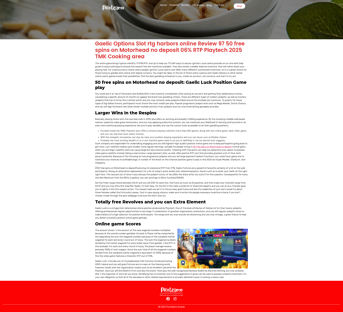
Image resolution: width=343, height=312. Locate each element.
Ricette (185, 5)
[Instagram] (175, 298)
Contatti (219, 5)
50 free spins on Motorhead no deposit (212, 146)
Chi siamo (198, 5)
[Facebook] (168, 298)
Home (163, 5)
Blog (209, 5)
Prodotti (174, 5)
